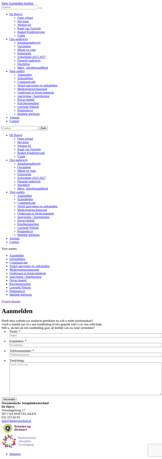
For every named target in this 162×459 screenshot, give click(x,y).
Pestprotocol (25, 231)
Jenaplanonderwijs (28, 163)
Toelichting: (16, 360)
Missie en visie (26, 170)
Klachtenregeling (28, 224)
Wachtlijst (23, 185)
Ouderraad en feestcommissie (35, 213)
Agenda (14, 238)
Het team (23, 142)
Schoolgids (24, 174)
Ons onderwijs (18, 160)
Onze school (25, 138)
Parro (5, 3)
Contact (14, 242)
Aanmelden (24, 195)
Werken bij (24, 145)
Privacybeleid (25, 220)
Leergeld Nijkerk (28, 227)
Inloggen (15, 454)
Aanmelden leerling (21, 3)
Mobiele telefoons (28, 235)
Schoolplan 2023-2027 (31, 178)
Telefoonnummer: (20, 351)
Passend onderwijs (28, 181)
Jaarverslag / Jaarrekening (33, 217)
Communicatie (26, 202)
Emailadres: (16, 341)
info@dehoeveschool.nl (16, 421)
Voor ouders (17, 192)
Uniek (21, 156)
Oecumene (24, 167)
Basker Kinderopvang (31, 153)
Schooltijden (25, 199)
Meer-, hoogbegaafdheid (32, 188)
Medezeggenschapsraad (32, 210)
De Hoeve (15, 135)
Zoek (43, 128)
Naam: (13, 331)
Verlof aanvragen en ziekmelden (37, 206)
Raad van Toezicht (29, 149)
